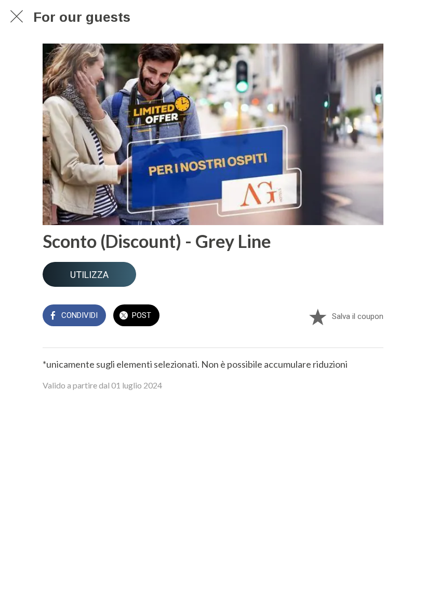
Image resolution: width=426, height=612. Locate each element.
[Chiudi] (16, 16)
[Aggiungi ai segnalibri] (317, 316)
